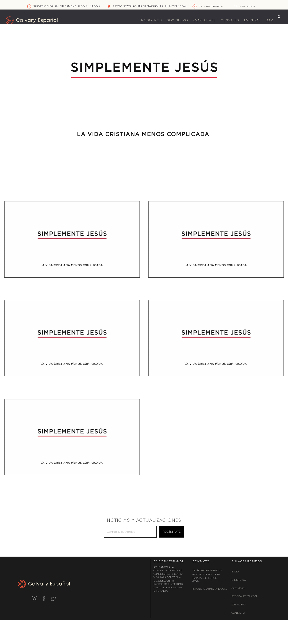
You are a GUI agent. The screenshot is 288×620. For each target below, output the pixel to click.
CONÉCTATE (204, 20)
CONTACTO (238, 612)
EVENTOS (252, 20)
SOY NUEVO (177, 20)
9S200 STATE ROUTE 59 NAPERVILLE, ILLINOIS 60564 (150, 6)
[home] (31, 20)
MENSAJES (230, 20)
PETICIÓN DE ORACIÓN (244, 596)
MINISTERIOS (238, 579)
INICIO (235, 571)
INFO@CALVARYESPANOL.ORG (209, 588)
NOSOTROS (151, 20)
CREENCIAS (237, 588)
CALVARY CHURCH (211, 6)
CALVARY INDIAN (244, 6)
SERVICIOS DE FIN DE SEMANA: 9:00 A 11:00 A (67, 6)
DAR (269, 20)
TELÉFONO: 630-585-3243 (207, 570)
